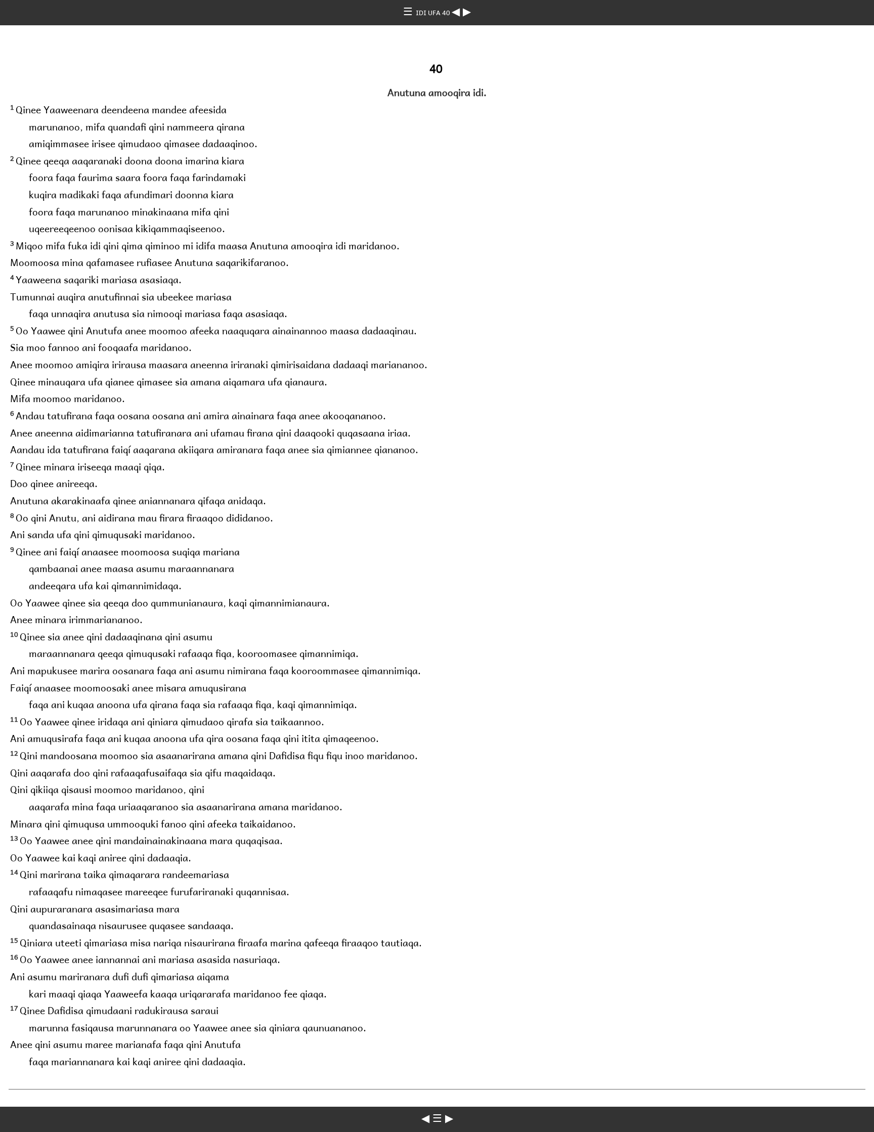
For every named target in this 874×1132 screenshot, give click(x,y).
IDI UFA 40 (434, 12)
